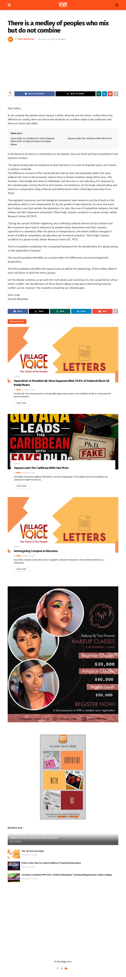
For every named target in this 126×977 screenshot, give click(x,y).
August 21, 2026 (29, 390)
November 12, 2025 (30, 879)
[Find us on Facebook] (57, 968)
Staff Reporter (25, 39)
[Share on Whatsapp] (98, 93)
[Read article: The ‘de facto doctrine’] (14, 854)
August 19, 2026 (29, 473)
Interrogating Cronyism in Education (36, 551)
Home (10, 15)
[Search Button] (116, 5)
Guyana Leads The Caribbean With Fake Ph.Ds (90, 138)
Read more (23, 402)
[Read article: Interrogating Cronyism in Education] (63, 525)
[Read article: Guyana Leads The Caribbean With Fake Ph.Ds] (63, 441)
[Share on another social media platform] (115, 93)
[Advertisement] (63, 65)
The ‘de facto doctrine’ (33, 851)
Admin (18, 390)
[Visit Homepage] (63, 5)
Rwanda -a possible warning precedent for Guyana (34, 837)
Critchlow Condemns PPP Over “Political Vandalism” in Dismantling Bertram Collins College (67, 875)
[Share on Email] (110, 93)
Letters (18, 15)
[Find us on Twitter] (61, 968)
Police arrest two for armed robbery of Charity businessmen (51, 863)
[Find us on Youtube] (66, 968)
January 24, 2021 (29, 867)
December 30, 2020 (46, 39)
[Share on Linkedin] (104, 93)
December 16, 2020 (30, 855)
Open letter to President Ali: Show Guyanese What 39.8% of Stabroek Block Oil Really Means (33, 141)
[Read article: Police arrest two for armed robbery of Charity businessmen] (14, 866)
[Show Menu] (9, 5)
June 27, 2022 (16, 842)
